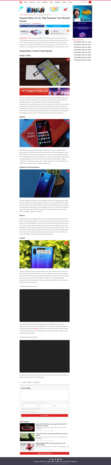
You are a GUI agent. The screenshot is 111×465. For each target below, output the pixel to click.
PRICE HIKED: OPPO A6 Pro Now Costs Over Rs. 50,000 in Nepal (51, 443)
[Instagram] (55, 459)
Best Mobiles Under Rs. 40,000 (82, 55)
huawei (24, 382)
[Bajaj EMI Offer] (82, 21)
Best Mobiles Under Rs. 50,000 (82, 57)
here (36, 328)
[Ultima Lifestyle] (82, 37)
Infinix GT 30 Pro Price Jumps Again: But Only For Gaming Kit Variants (51, 424)
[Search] (90, 2)
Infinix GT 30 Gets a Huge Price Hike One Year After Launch (51, 434)
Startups (44, 2)
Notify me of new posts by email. (29, 411)
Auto (38, 2)
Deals (70, 2)
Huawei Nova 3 (24, 38)
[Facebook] (49, 459)
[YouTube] (52, 459)
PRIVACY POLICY (60, 461)
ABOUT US (36, 461)
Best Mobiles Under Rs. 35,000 (82, 52)
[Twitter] (58, 459)
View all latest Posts (44, 453)
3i (30, 38)
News (25, 2)
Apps (51, 2)
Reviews (57, 2)
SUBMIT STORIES (51, 461)
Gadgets (32, 2)
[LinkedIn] (61, 459)
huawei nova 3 (30, 382)
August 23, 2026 (47, 449)
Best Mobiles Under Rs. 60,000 (82, 60)
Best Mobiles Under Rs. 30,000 (82, 50)
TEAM (41, 461)
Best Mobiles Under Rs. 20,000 (82, 47)
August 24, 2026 (47, 430)
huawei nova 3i (37, 382)
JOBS (44, 461)
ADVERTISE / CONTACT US (70, 461)
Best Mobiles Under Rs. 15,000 (82, 44)
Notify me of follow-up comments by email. (31, 408)
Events (64, 2)
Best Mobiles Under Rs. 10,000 (82, 42)
